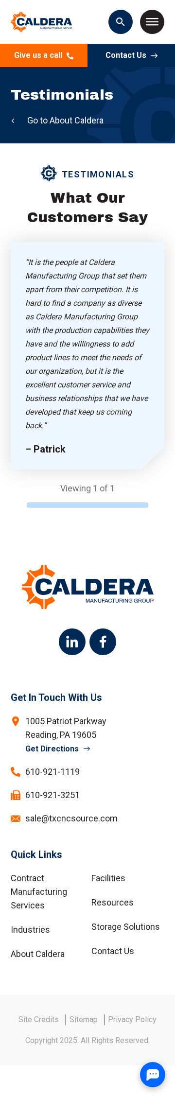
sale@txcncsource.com (71, 818)
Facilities (108, 878)
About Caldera (77, 120)
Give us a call (39, 55)
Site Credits (38, 1019)
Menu (152, 22)
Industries (30, 929)
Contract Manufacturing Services (39, 891)
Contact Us (126, 55)
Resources (112, 902)
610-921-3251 (52, 795)
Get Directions (52, 748)
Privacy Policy (132, 1019)
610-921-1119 (52, 771)
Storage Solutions (125, 927)
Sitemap (84, 1019)
